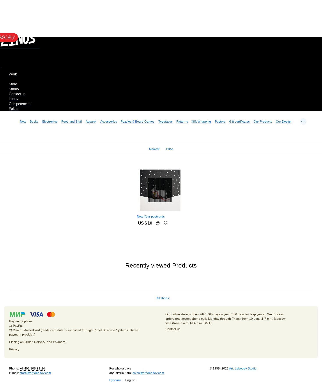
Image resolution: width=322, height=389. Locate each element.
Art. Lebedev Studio (243, 368)
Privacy (14, 349)
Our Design (284, 121)
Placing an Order (20, 342)
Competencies (20, 104)
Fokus (13, 109)
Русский (115, 380)
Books (34, 121)
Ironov (13, 99)
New (23, 121)
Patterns (182, 121)
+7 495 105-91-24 (32, 368)
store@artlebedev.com (35, 373)
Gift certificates (239, 121)
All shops (162, 298)
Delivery (39, 342)
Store (13, 84)
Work (13, 74)
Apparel (91, 121)
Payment (59, 342)
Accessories (108, 121)
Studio (14, 89)
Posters (220, 121)
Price (169, 149)
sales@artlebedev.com (148, 373)
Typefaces (165, 121)
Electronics (49, 121)
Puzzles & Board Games (137, 121)
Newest (154, 149)
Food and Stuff (71, 121)
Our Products (263, 121)
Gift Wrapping (201, 121)
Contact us (17, 94)
